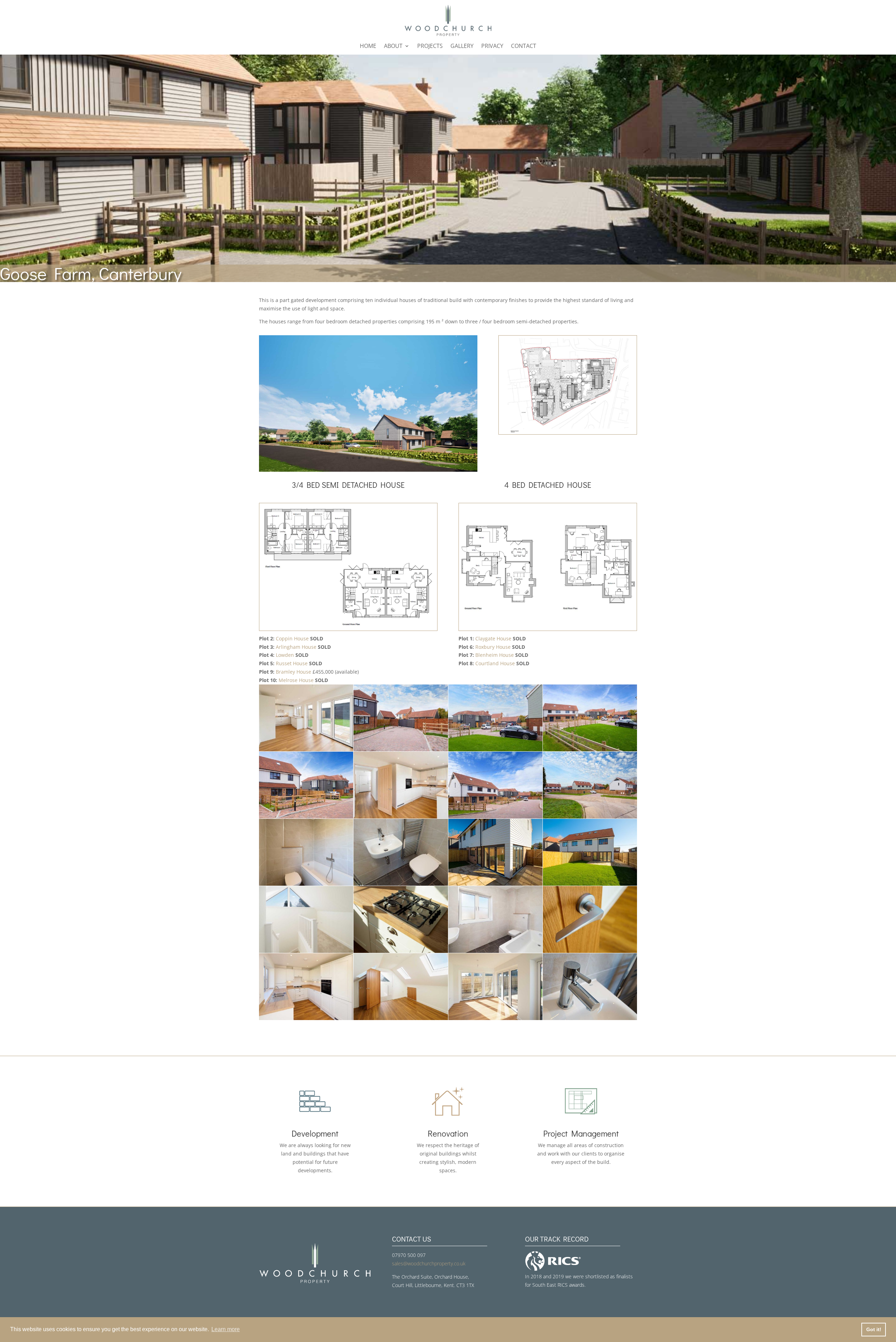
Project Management (581, 1133)
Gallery (462, 46)
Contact (523, 46)
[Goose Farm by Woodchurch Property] (306, 749)
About (393, 46)
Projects (430, 46)
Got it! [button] (873, 1329)
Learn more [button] (225, 1329)
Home (368, 46)
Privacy (492, 46)
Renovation (448, 1133)
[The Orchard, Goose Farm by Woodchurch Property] (368, 469)
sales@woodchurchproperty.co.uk (428, 1263)
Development (315, 1133)
